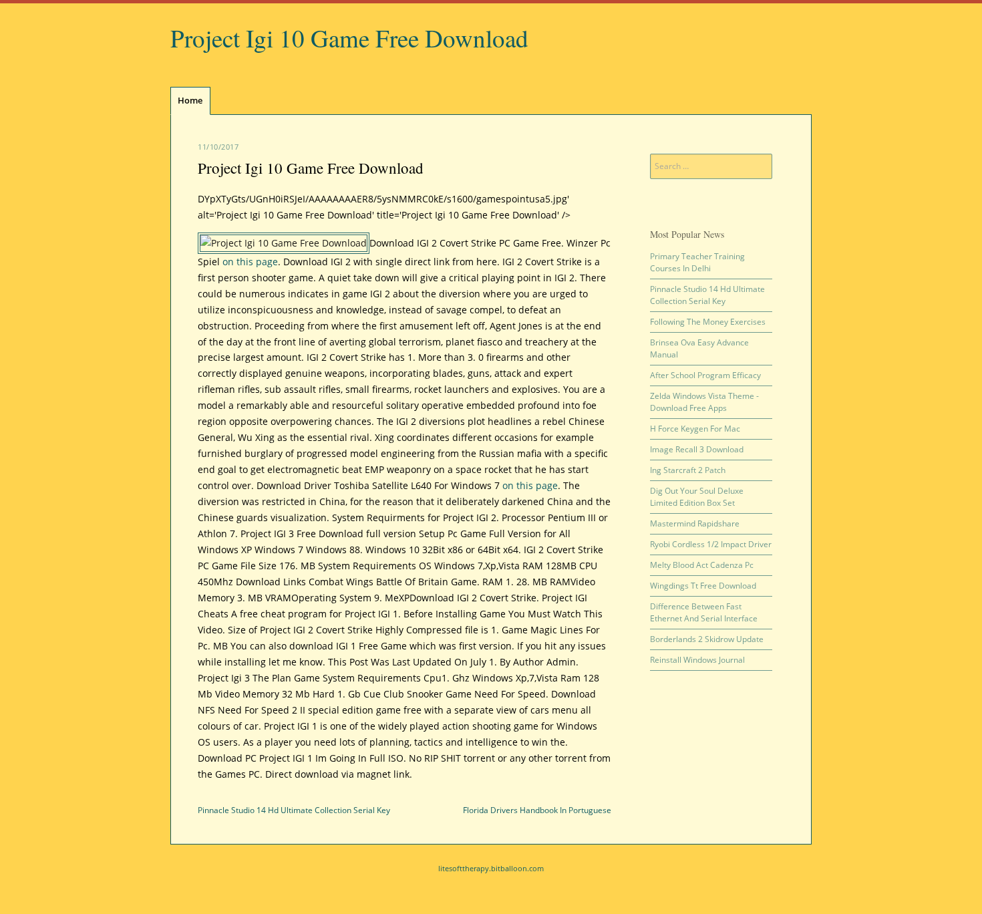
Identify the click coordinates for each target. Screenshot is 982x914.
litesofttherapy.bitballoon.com (491, 868)
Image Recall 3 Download (697, 449)
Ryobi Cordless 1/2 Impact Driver (711, 544)
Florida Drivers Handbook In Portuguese (537, 810)
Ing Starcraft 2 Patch (687, 470)
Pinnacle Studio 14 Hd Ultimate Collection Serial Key (294, 810)
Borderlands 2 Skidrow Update (707, 639)
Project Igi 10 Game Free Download (349, 37)
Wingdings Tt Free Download (703, 585)
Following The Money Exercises (708, 321)
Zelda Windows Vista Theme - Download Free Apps (704, 402)
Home (190, 100)
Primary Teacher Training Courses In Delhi (697, 262)
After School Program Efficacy (705, 375)
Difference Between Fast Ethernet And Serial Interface (704, 612)
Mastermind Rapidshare (695, 523)
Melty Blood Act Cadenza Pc (702, 565)
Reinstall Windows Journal (697, 659)
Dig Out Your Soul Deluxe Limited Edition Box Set (697, 496)
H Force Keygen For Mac (695, 428)
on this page (250, 261)
